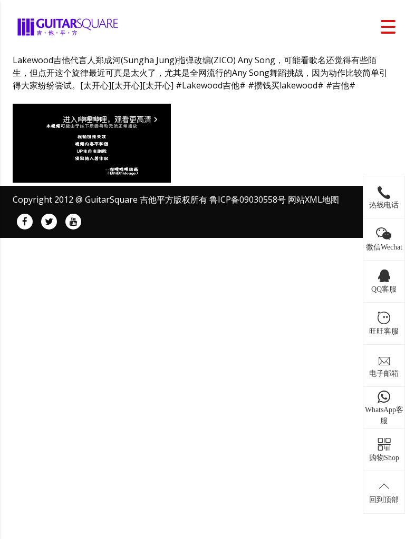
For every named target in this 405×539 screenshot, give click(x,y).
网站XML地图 (313, 199)
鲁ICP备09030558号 (247, 199)
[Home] (68, 26)
